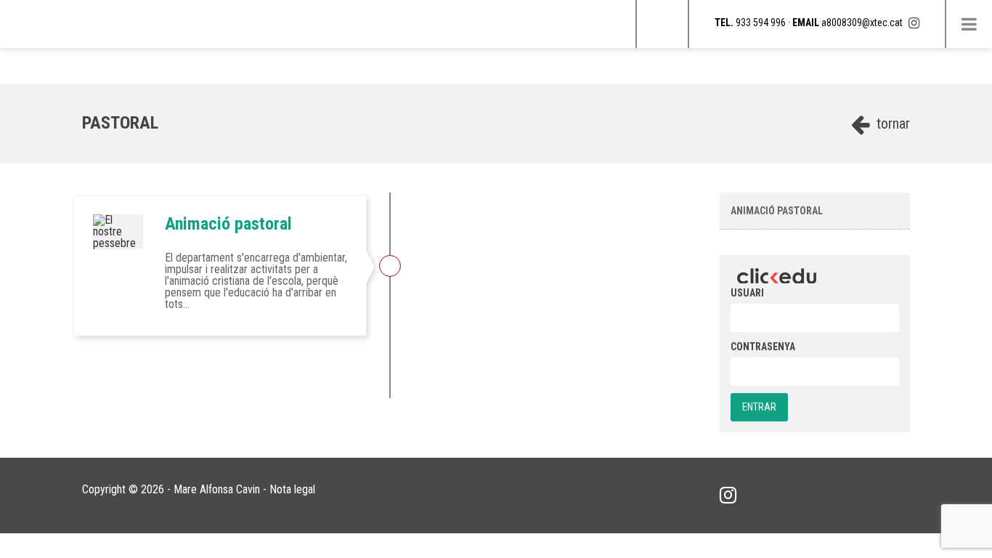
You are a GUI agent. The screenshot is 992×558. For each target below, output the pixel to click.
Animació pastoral (228, 224)
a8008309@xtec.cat (862, 22)
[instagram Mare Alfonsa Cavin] (913, 23)
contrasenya (763, 346)
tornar (891, 123)
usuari (747, 293)
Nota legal (292, 489)
